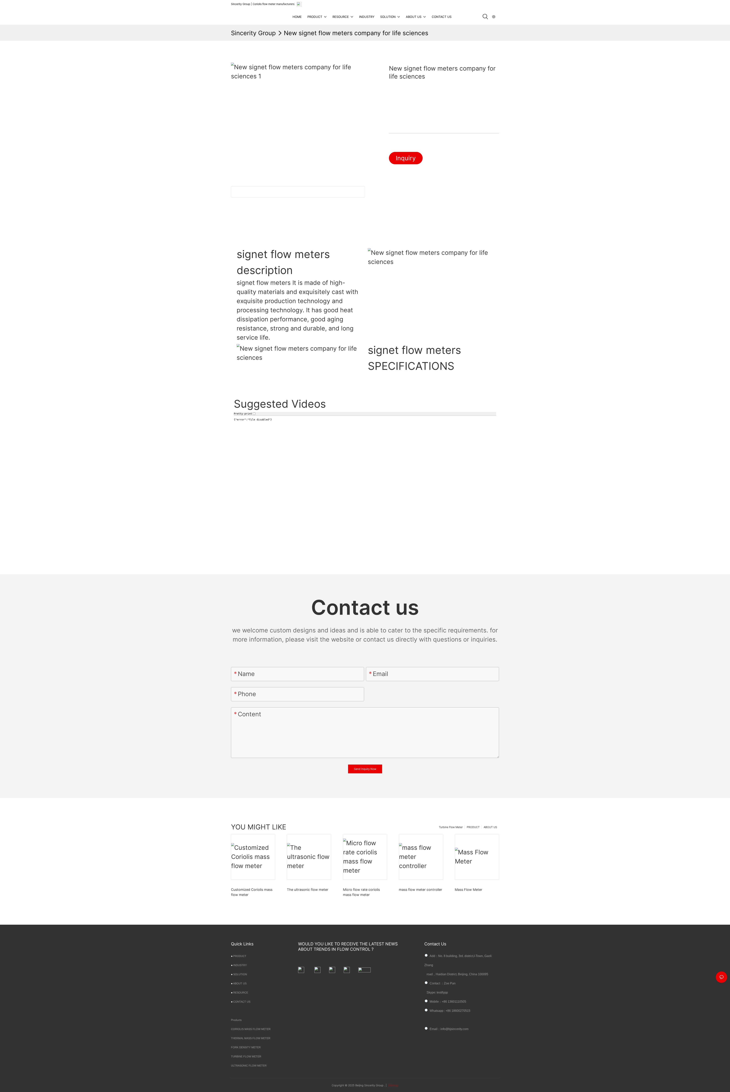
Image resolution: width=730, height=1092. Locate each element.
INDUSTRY (240, 965)
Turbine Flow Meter (451, 827)
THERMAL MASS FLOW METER (250, 1038)
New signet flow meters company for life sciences (356, 33)
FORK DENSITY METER (246, 1047)
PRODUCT (473, 827)
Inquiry (406, 158)
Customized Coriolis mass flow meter (251, 892)
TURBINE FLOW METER (246, 1056)
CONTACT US (241, 1001)
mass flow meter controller (420, 890)
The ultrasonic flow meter (307, 890)
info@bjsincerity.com (454, 1029)
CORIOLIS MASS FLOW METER (251, 1029)
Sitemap (392, 1085)
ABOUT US (490, 827)
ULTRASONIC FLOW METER (249, 1065)
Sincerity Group (253, 33)
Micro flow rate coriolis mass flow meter (361, 892)
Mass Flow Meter (468, 890)
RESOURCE (240, 992)
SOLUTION (240, 974)
